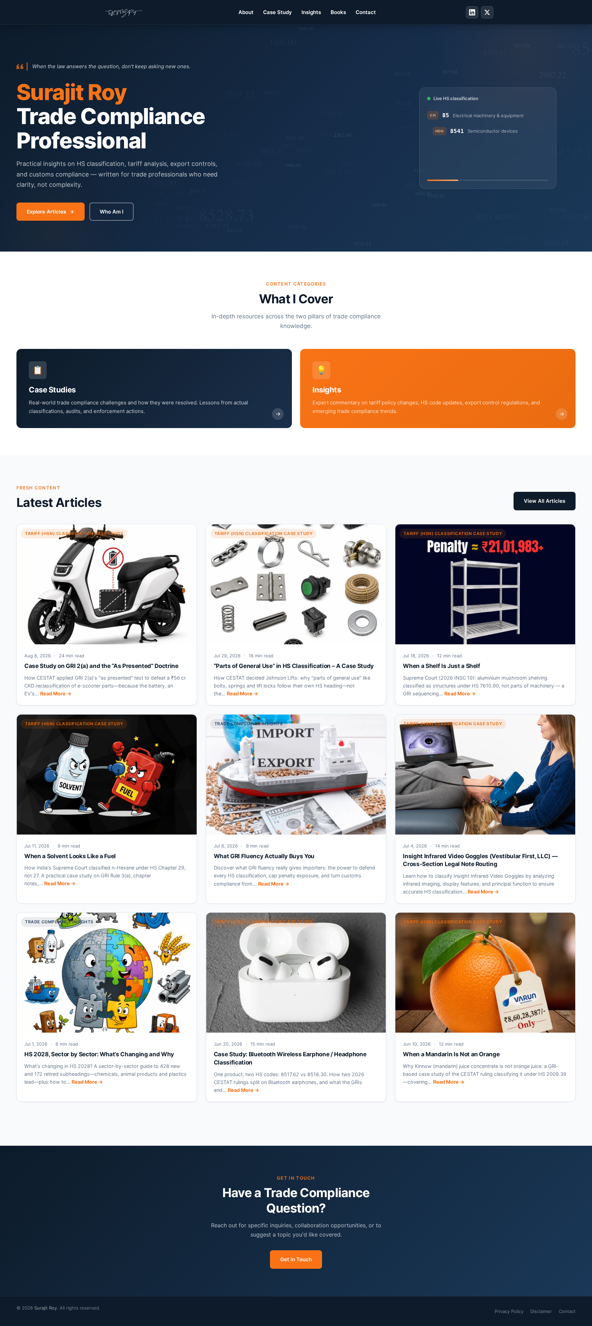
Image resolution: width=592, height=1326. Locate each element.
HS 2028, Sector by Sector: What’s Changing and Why (99, 1054)
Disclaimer (541, 1311)
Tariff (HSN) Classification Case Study (74, 533)
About (246, 12)
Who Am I (111, 211)
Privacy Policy (509, 1311)
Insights (311, 12)
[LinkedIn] (472, 12)
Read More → (56, 693)
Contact (366, 12)
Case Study (277, 12)
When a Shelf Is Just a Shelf (441, 665)
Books (338, 12)
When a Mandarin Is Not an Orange (451, 1054)
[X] (487, 12)
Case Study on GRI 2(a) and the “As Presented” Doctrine (101, 665)
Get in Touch (296, 1259)
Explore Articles (46, 211)
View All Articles (544, 501)
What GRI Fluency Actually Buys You (264, 856)
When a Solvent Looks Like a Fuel (70, 856)
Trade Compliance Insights (248, 723)
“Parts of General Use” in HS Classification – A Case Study (294, 665)
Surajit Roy (45, 1308)
